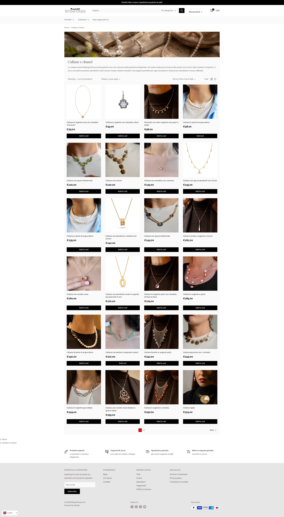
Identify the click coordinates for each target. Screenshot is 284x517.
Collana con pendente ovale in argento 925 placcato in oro (122, 295)
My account (194, 12)
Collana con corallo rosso (77, 294)
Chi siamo (107, 478)
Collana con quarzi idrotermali (79, 181)
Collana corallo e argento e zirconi (197, 236)
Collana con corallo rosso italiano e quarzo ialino (121, 409)
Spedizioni (140, 482)
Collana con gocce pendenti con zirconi (200, 181)
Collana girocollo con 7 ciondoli (196, 352)
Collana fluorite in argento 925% (157, 352)
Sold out (200, 136)
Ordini (139, 478)
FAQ (138, 474)
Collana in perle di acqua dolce (196, 122)
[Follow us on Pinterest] (140, 506)
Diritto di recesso (143, 489)
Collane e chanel (9, 443)
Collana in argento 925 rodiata (79, 408)
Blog (105, 474)
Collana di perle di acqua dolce (80, 352)
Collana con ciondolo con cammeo (159, 181)
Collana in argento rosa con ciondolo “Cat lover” (82, 123)
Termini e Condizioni (178, 474)
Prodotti (67, 20)
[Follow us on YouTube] (144, 506)
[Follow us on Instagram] (136, 506)
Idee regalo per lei (101, 20)
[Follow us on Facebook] (132, 506)
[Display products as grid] (212, 79)
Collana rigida (189, 408)
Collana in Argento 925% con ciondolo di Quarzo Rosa (160, 295)
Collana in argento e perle (194, 294)
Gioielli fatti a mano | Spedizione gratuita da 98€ (142, 2)
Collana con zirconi (114, 181)
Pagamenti (141, 486)
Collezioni (82, 20)
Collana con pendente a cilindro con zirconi (121, 237)
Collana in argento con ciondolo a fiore (122, 122)
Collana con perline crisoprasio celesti (122, 352)
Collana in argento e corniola (156, 408)
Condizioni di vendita (179, 482)
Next (212, 430)
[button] (10, 512)
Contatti (106, 482)
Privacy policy (176, 478)
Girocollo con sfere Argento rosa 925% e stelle (161, 123)
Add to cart (84, 136)
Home (66, 28)
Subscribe (72, 491)
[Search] (181, 10)
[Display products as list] (215, 79)
